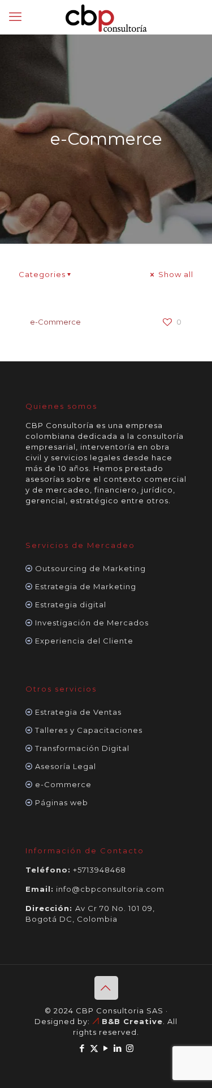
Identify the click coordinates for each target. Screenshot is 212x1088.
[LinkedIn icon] (118, 1048)
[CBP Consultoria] (106, 17)
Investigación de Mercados (92, 622)
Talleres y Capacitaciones (88, 730)
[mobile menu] (15, 17)
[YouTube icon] (106, 1048)
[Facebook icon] (82, 1048)
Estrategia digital (70, 604)
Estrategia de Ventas (78, 711)
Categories (42, 274)
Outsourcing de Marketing (90, 568)
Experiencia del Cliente (84, 640)
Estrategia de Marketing (85, 586)
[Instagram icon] (130, 1048)
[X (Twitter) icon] (94, 1048)
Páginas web (61, 802)
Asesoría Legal (65, 766)
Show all (174, 274)
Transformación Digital (82, 748)
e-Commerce (55, 321)
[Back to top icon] (106, 988)
